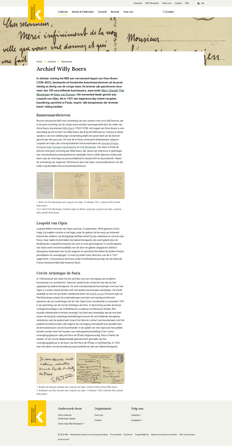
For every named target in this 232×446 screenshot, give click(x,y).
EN (202, 3)
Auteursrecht (63, 439)
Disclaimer (128, 434)
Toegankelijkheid (142, 434)
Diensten (138, 3)
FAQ (187, 3)
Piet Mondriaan (88, 147)
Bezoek (115, 11)
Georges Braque (110, 143)
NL (198, 3)
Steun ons (166, 3)
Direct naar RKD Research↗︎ (71, 423)
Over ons (128, 11)
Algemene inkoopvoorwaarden (164, 434)
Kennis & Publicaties (83, 11)
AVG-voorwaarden (187, 434)
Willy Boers (68, 128)
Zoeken (170, 11)
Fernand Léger (44, 147)
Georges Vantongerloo (64, 147)
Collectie (63, 11)
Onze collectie (65, 415)
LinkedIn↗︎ (136, 415)
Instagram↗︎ (136, 420)
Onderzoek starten (66, 418)
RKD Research (152, 3)
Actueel (102, 11)
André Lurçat (97, 293)
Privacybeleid (116, 434)
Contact (178, 3)
